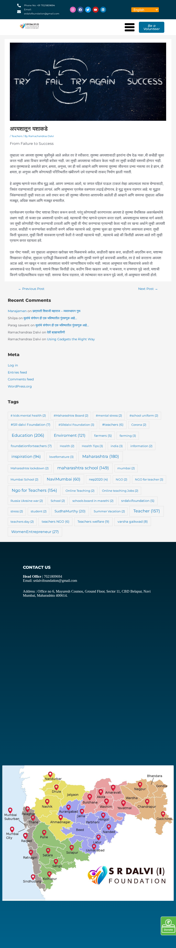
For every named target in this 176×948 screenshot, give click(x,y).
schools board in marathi (92, 501)
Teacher (146, 510)
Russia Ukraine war (27, 501)
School (58, 501)
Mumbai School (24, 479)
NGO (121, 479)
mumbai (126, 468)
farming (128, 435)
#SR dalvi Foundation (30, 425)
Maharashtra (100, 456)
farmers (103, 435)
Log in (13, 365)
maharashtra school (83, 467)
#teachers (113, 425)
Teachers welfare (93, 521)
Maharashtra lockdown (30, 468)
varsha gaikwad (133, 521)
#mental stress (109, 415)
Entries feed (17, 372)
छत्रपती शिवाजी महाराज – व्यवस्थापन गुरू (56, 311)
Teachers (16, 136)
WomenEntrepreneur (35, 532)
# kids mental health (28, 415)
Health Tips (92, 446)
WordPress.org (20, 386)
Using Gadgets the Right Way (71, 339)
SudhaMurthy (70, 511)
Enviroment (69, 435)
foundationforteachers (31, 446)
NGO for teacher (149, 479)
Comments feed (21, 379)
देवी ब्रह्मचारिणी (56, 332)
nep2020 (98, 479)
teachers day (22, 521)
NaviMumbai (63, 479)
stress (17, 511)
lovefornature (61, 457)
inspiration (26, 456)
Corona (138, 424)
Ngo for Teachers (34, 490)
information (141, 446)
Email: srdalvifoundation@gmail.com (50, 580)
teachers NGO (55, 521)
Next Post (148, 289)
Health (67, 446)
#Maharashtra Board (71, 415)
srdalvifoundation (137, 501)
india (117, 446)
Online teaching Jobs (120, 490)
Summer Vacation (109, 511)
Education (28, 435)
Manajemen (17, 311)
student (39, 511)
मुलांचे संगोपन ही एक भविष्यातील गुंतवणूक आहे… (50, 318)
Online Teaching (80, 490)
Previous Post (31, 289)
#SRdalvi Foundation (76, 424)
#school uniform (143, 415)
